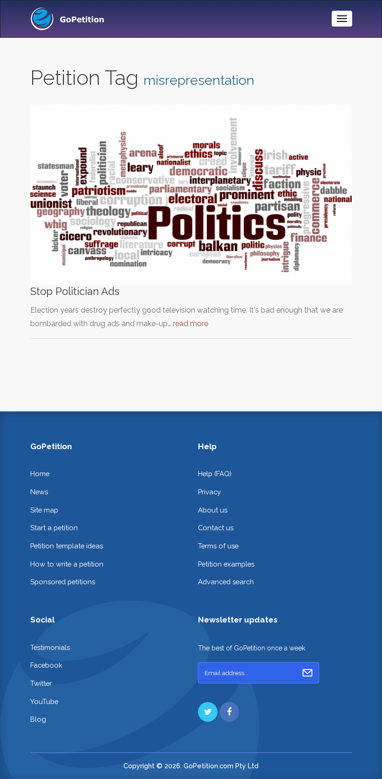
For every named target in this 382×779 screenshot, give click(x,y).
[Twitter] (208, 712)
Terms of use (218, 546)
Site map (44, 510)
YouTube (44, 701)
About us (212, 510)
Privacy (209, 492)
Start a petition (54, 528)
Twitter (41, 683)
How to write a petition (66, 564)
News (39, 492)
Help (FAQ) (215, 474)
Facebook (46, 665)
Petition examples (226, 564)
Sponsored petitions (62, 582)
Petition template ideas (66, 546)
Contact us (215, 528)
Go (307, 672)
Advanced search (226, 582)
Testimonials (50, 647)
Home (39, 474)
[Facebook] (229, 712)
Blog (38, 719)
